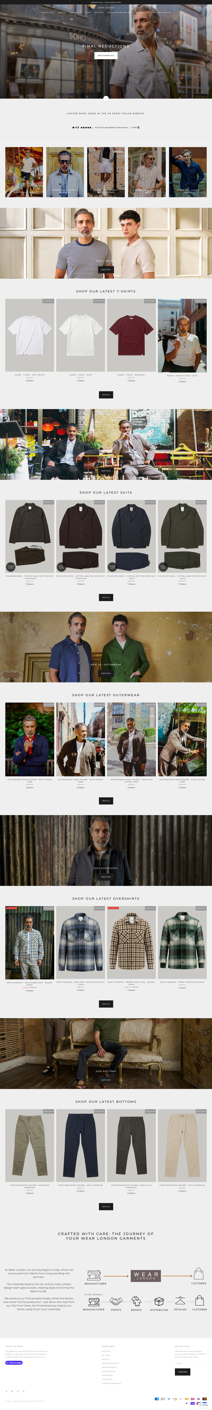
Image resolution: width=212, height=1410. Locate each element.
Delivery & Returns (109, 1367)
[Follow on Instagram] (12, 1391)
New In (61, 12)
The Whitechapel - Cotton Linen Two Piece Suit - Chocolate (80, 577)
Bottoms (99, 12)
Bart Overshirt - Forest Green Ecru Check (182, 982)
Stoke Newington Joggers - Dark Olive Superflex (131, 1186)
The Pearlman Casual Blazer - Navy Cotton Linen (29, 781)
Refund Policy (107, 1375)
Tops (88, 12)
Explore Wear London (159, 12)
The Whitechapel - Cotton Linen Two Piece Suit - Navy (131, 577)
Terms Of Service (108, 1371)
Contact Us (106, 1351)
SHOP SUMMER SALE (106, 55)
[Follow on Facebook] (6, 1391)
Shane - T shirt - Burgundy (131, 375)
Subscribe (182, 1372)
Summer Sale (47, 12)
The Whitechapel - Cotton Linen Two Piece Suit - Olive (182, 577)
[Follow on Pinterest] (18, 1391)
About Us (105, 1359)
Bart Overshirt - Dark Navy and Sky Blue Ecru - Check (81, 983)
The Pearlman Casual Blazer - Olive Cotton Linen (80, 781)
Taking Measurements (110, 1363)
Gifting (139, 12)
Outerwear (75, 12)
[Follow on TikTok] (24, 1391)
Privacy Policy (107, 1379)
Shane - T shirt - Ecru (80, 375)
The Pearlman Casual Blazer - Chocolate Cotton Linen (131, 781)
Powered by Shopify (35, 1401)
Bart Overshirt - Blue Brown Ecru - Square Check (29, 984)
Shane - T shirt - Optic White (29, 375)
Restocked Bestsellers (120, 12)
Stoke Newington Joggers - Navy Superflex (80, 1185)
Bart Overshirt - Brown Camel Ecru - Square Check (131, 983)
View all (106, 395)
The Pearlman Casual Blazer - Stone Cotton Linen (182, 781)
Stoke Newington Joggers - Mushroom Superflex (29, 1186)
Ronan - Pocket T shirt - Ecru (182, 376)
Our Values (106, 1355)
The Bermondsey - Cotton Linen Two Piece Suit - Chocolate (30, 577)
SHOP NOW (106, 270)
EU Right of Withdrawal (111, 1383)
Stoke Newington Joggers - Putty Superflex (182, 1185)
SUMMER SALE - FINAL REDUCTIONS (106, 2)
